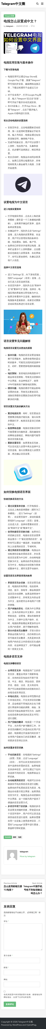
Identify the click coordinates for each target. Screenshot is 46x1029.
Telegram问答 (9, 16)
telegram (9, 26)
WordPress (17, 1025)
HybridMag (31, 1025)
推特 (14, 837)
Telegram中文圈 (13, 4)
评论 (6, 921)
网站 (6, 979)
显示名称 (8, 955)
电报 (19, 837)
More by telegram (27, 856)
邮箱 (6, 967)
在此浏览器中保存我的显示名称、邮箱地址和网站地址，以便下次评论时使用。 (23, 995)
